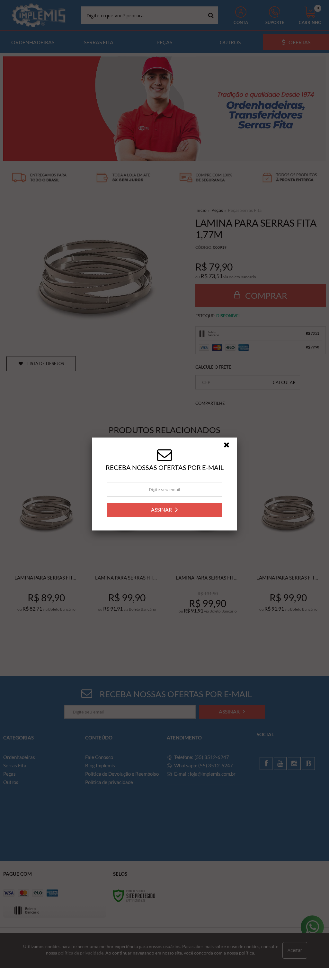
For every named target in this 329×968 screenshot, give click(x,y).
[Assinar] (164, 510)
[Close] (229, 446)
